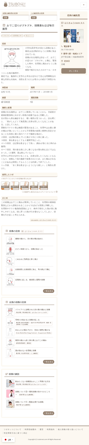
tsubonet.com (43, 439)
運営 (42, 429)
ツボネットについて (12, 429)
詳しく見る (73, 71)
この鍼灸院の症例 (37, 13)
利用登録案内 (30, 429)
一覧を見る (48, 291)
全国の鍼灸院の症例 (10, 13)
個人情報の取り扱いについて (70, 429)
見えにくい (29, 36)
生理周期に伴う (17, 36)
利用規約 (51, 429)
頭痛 (5, 18)
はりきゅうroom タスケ (43, 220)
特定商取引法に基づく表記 (15, 433)
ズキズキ (6, 36)
